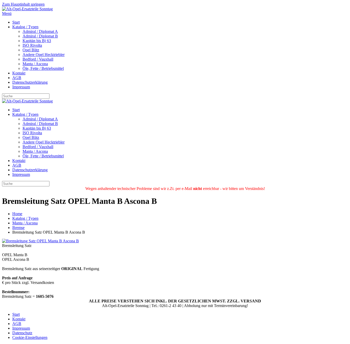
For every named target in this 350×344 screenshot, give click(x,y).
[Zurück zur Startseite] (27, 9)
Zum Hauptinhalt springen (23, 4)
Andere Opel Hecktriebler (44, 54)
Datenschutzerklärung (30, 82)
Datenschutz (22, 333)
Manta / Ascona (35, 64)
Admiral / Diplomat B (40, 36)
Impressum (21, 87)
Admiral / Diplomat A (40, 31)
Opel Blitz (31, 50)
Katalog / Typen (25, 27)
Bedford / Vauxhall (38, 59)
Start (16, 22)
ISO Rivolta (32, 45)
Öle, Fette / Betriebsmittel (43, 68)
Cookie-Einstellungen (29, 337)
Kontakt (18, 73)
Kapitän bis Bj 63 (37, 41)
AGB (16, 77)
